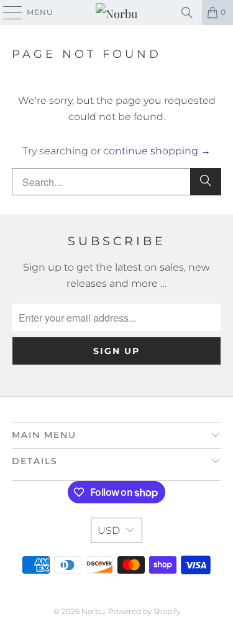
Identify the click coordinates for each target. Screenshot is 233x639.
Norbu (93, 611)
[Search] (187, 12)
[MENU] (7, 12)
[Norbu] (116, 12)
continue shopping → (157, 151)
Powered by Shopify (144, 611)
